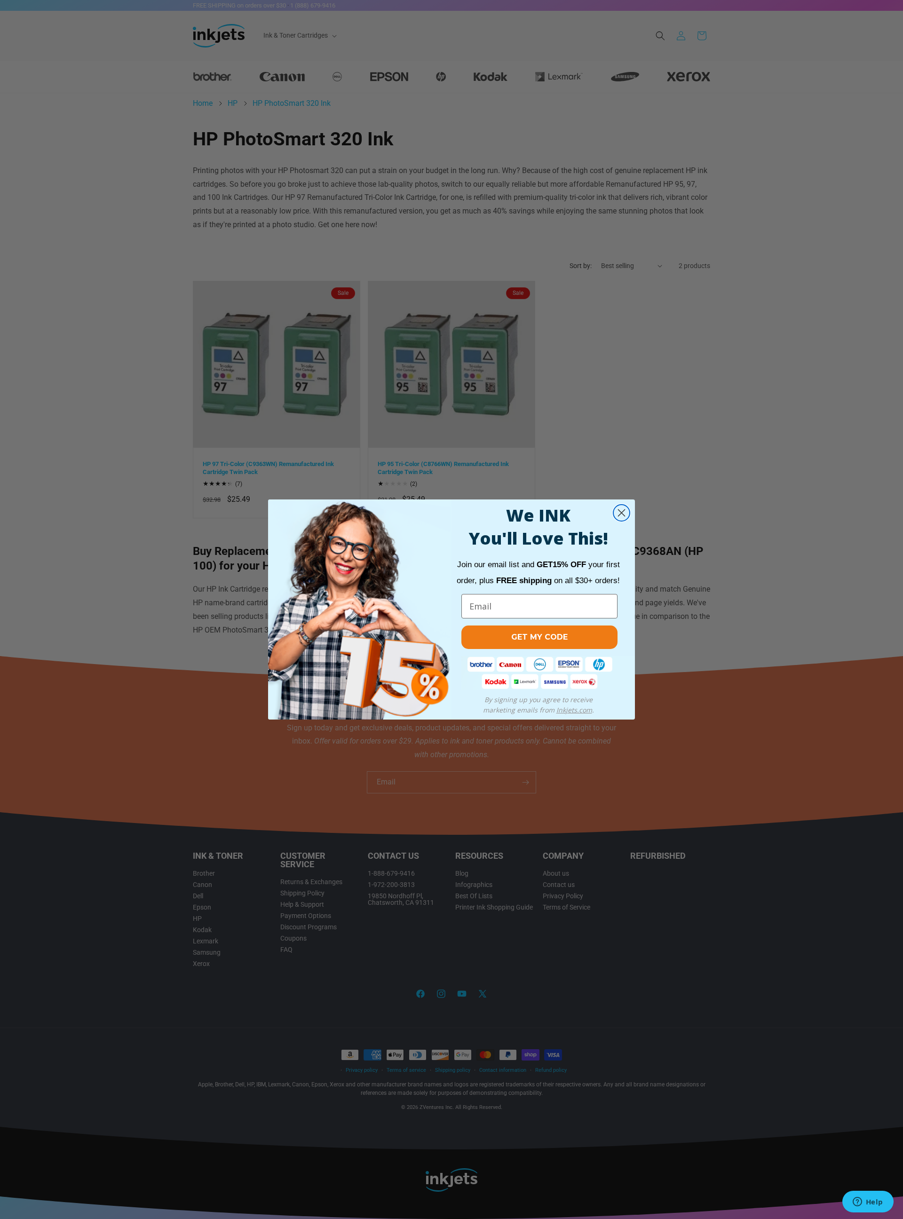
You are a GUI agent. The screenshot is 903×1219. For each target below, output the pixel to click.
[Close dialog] (621, 513)
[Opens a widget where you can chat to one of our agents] (868, 1202)
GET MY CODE (539, 637)
